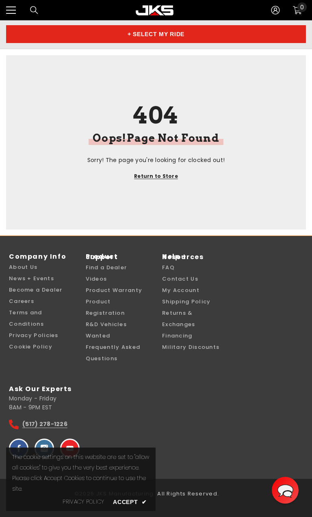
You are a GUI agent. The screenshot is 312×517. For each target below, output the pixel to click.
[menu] (11, 10)
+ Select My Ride (156, 34)
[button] (285, 490)
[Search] (34, 10)
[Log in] (275, 10)
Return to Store (156, 176)
